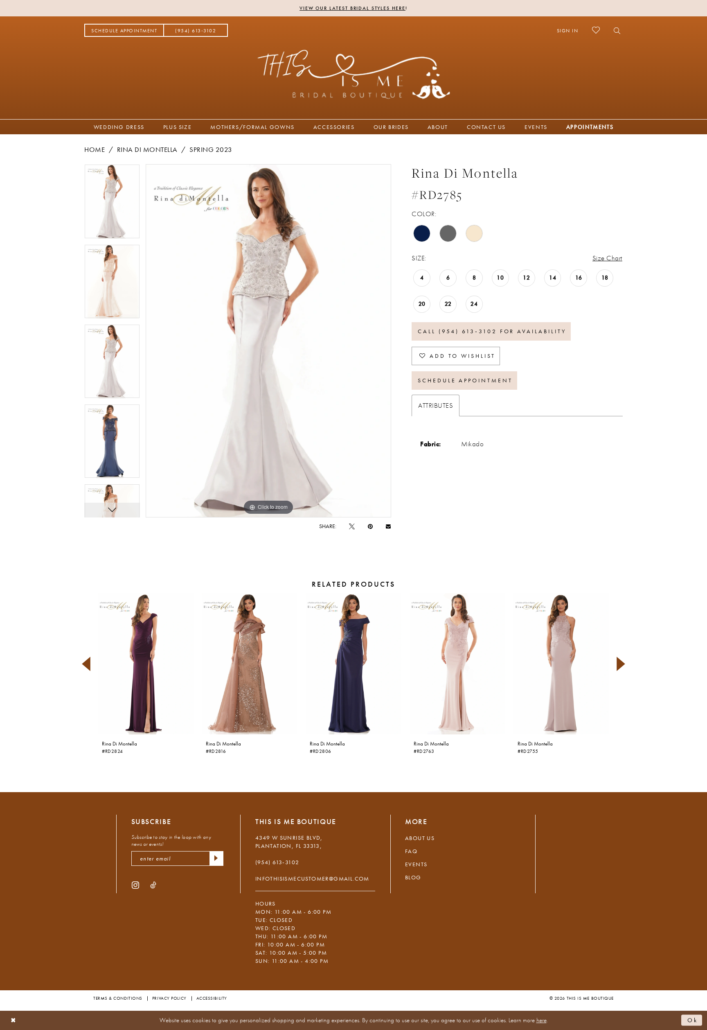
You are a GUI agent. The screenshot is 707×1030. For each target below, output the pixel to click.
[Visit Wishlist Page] (596, 30)
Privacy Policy (169, 998)
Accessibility (211, 998)
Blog (413, 877)
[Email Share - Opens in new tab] (388, 525)
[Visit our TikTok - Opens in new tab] (153, 884)
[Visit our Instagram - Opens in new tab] (135, 884)
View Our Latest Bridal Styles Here (352, 8)
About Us (420, 838)
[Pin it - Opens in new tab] (370, 526)
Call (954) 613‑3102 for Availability (492, 331)
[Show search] (615, 30)
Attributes (435, 405)
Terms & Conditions (117, 998)
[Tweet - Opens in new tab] (352, 526)
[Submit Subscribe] (216, 858)
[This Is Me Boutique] (353, 74)
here (541, 1020)
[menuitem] (124, 30)
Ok (692, 1020)
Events (416, 864)
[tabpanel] (112, 204)
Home (94, 149)
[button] (567, 30)
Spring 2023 (210, 149)
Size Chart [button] (607, 257)
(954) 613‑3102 (277, 862)
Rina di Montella (147, 149)
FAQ (411, 851)
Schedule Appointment (465, 380)
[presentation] (146, 663)
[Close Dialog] (13, 1020)
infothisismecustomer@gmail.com (312, 878)
